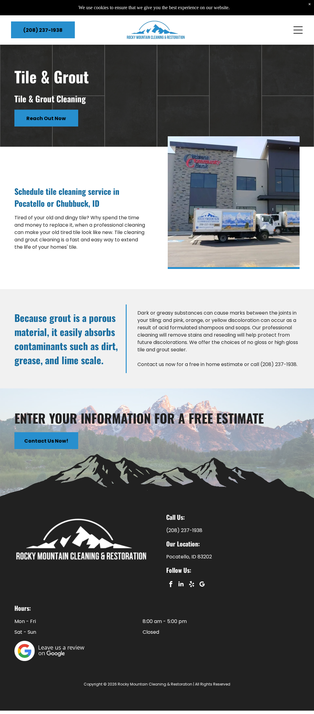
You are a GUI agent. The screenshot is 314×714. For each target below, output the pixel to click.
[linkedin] (181, 585)
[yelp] (191, 585)
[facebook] (170, 585)
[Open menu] (298, 30)
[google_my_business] (201, 585)
